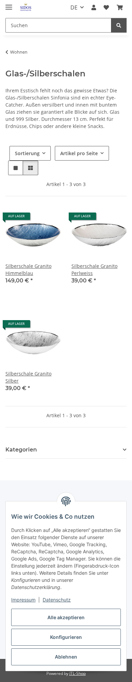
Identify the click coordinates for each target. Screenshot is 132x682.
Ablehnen (66, 657)
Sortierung (27, 153)
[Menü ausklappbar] (8, 4)
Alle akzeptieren (66, 617)
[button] (94, 7)
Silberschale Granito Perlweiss (94, 269)
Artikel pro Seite (79, 153)
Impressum (23, 600)
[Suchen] (119, 25)
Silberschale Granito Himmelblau (28, 269)
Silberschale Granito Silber (28, 377)
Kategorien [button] (21, 449)
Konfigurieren (66, 637)
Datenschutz (57, 600)
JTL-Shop (77, 673)
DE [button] (74, 7)
